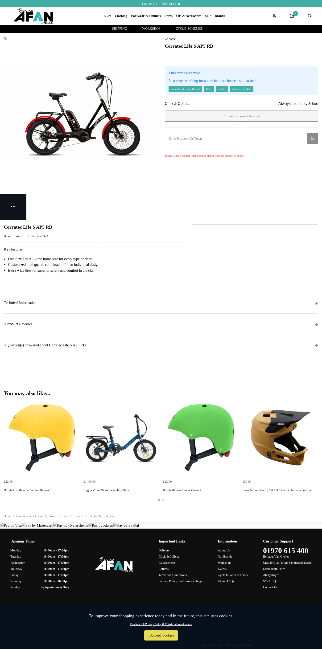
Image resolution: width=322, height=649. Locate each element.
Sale (208, 16)
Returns (164, 569)
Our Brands (225, 556)
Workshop (224, 562)
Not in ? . (193, 149)
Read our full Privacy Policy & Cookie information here (161, 624)
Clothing (121, 16)
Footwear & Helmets (146, 16)
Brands (220, 16)
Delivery (164, 550)
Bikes (107, 16)
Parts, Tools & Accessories (183, 16)
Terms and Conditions (173, 575)
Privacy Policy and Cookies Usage (180, 581)
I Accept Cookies (161, 635)
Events (222, 569)
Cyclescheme (167, 562)
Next (314, 453)
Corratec (170, 39)
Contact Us (270, 587)
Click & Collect (169, 556)
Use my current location (243, 116)
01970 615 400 (285, 550)
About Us (224, 550)
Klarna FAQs (226, 581)
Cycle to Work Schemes (233, 575)
